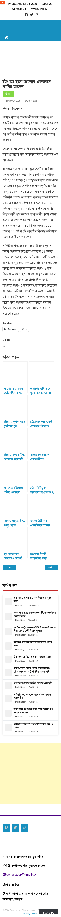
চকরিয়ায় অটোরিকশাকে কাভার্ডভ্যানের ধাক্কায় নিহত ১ (33, 644)
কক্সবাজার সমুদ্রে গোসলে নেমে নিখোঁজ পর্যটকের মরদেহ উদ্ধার (35, 614)
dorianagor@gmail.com (22, 875)
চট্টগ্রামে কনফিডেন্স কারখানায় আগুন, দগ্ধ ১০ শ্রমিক (33, 725)
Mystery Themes (30, 913)
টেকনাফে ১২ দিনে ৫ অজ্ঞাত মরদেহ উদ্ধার (32, 657)
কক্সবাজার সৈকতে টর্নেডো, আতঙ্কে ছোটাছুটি (32, 683)
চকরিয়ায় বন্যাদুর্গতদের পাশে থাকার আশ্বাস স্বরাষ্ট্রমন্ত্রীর (32, 696)
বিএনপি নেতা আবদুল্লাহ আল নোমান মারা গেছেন (53, 567)
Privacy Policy (38, 9)
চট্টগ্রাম (8, 94)
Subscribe (48, 912)
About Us (46, 4)
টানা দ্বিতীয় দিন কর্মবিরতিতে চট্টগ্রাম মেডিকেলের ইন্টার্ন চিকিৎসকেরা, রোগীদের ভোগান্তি (12, 567)
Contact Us (19, 9)
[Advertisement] (30, 773)
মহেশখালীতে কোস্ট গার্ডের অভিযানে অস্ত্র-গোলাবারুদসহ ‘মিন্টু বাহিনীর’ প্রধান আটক (32, 670)
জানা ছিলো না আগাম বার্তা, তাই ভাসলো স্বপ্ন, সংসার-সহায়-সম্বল (33, 711)
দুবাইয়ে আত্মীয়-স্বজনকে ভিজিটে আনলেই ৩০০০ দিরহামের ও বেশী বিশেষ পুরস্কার (35, 629)
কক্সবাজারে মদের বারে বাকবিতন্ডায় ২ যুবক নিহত (32, 599)
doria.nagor (31, 100)
